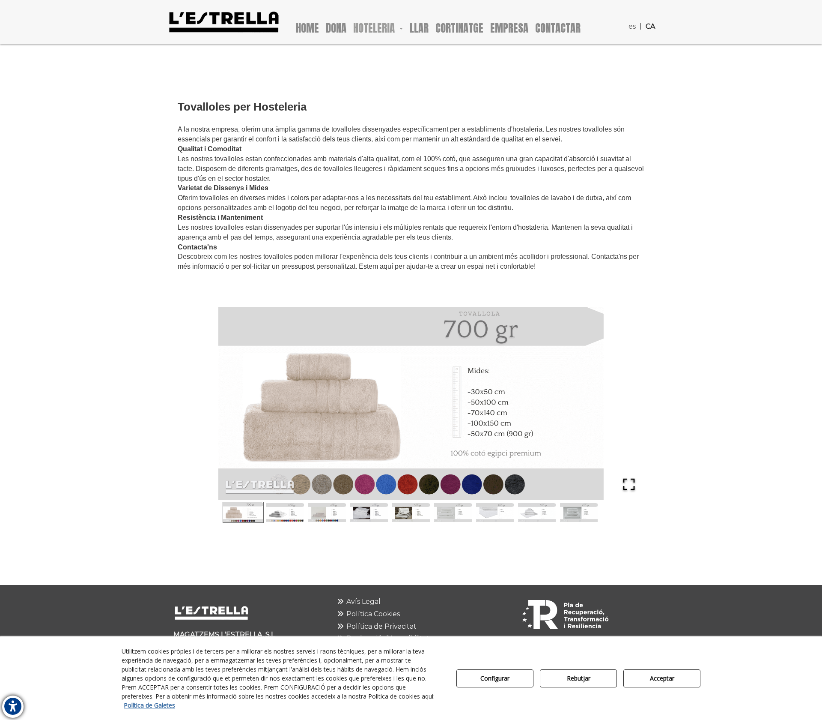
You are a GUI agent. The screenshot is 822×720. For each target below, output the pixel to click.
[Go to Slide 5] (411, 512)
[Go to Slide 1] (243, 512)
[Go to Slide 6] (453, 512)
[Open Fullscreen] (629, 484)
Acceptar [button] (662, 678)
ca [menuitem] (650, 26)
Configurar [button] (494, 678)
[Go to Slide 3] (327, 512)
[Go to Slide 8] (536, 512)
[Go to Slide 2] (285, 512)
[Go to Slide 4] (369, 512)
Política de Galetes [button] (149, 705)
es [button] (632, 26)
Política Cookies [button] (372, 614)
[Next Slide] (625, 403)
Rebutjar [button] (578, 678)
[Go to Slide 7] (494, 512)
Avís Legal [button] (363, 601)
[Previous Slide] (196, 403)
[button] (223, 22)
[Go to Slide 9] (578, 512)
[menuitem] (633, 12)
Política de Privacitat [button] (381, 626)
